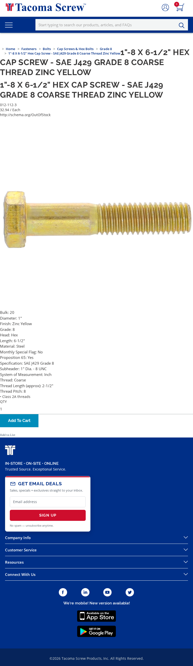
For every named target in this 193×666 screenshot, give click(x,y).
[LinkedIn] (85, 592)
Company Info (18, 537)
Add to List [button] (7, 435)
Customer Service (21, 549)
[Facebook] (63, 592)
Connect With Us (20, 574)
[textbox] (111, 25)
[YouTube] (107, 592)
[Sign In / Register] (165, 7)
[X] (130, 592)
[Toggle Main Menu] (9, 25)
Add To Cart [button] (19, 420)
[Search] (183, 25)
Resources (14, 562)
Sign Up (47, 515)
